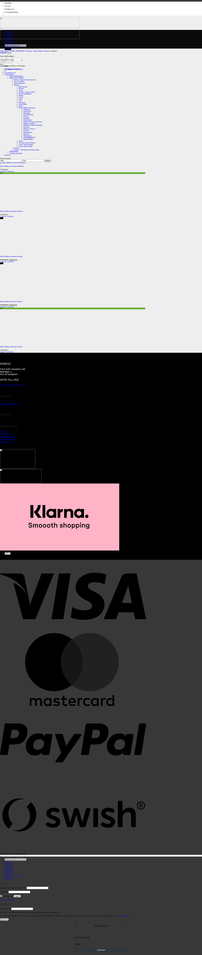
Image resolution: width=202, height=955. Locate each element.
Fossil (21, 97)
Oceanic (26, 127)
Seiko (21, 106)
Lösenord (4, 892)
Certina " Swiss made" (27, 92)
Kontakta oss (9, 9)
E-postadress (5, 909)
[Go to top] (1, 856)
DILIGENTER (28, 115)
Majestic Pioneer (29, 123)
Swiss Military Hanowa (42, 51)
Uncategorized (10, 73)
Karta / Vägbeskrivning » (12, 385)
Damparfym (9, 36)
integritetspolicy (124, 916)
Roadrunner (27, 132)
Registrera (4, 919)
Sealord (26, 134)
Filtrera (47, 160)
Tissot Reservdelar (25, 146)
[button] (8, 49)
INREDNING (9, 40)
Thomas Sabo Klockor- (27, 143)
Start (6, 31)
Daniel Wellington (25, 94)
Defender (26, 113)
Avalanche (27, 111)
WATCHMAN (28, 139)
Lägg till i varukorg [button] (7, 171)
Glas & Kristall (10, 42)
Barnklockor (23, 87)
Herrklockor (9, 34)
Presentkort (9, 47)
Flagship (26, 118)
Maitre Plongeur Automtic (32, 122)
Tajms (21, 141)
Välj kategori (4, 51)
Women (7, 155)
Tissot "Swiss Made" (26, 144)
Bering (21, 88)
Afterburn (26, 109)
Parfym (16, 148)
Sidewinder (27, 136)
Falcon (25, 116)
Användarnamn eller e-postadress (13, 888)
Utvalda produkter (16, 153)
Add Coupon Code (82, 937)
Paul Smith (23, 104)
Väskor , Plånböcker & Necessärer (26, 150)
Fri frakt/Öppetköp (11, 12)
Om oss (7, 6)
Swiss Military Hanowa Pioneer (11, 211)
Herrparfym (9, 38)
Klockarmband (19, 83)
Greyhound (27, 120)
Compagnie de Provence (14, 69)
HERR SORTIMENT (18, 51)
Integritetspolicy (8, 437)
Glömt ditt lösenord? (7, 900)
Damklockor (9, 33)
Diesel (21, 95)
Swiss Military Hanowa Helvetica (12, 166)
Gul (20, 101)
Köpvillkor (8, 3)
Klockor (29, 51)
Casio (21, 90)
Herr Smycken (19, 81)
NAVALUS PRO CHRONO (32, 125)
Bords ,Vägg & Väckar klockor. (25, 80)
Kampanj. (22, 102)
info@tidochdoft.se (9, 404)
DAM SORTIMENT (16, 76)
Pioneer (26, 130)
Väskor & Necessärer (12, 46)
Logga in (17, 896)
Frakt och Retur (8, 439)
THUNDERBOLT (29, 137)
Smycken (8, 44)
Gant (20, 99)
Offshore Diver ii (29, 129)
